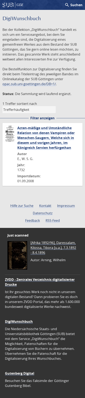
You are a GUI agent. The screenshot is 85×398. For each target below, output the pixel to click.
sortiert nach (27, 103)
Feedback (32, 220)
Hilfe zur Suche (21, 205)
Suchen (74, 4)
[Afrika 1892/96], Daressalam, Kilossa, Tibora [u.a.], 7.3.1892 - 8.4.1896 (53, 247)
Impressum (66, 205)
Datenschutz (42, 213)
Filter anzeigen (42, 118)
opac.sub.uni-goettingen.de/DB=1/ (29, 84)
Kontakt (45, 205)
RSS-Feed (53, 220)
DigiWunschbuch (19, 321)
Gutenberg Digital (19, 373)
